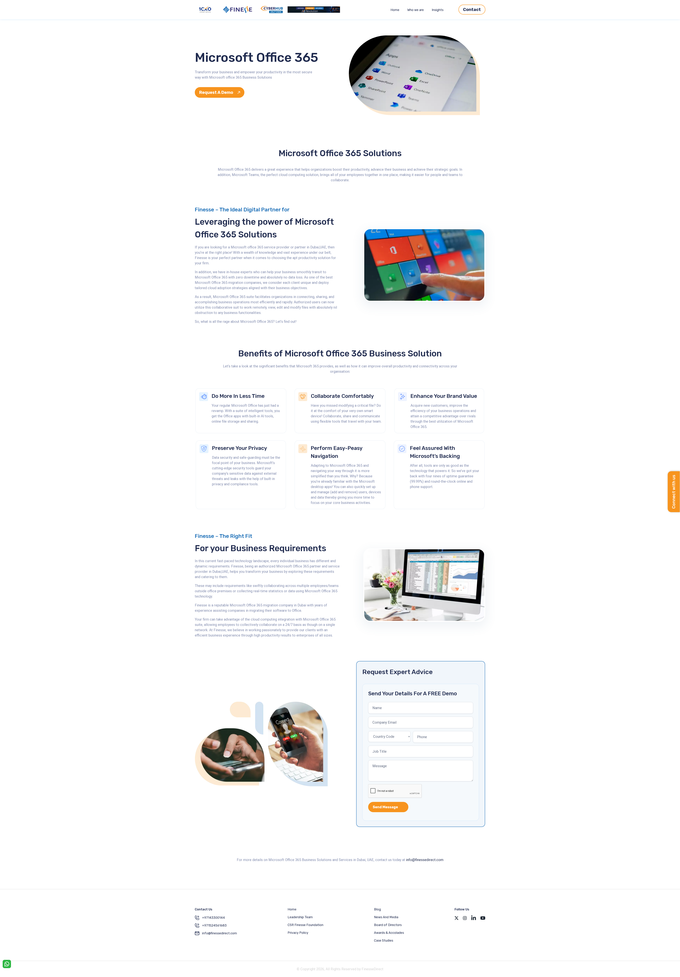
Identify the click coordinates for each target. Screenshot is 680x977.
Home (394, 10)
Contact (472, 9)
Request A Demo (216, 92)
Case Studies (383, 940)
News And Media (386, 917)
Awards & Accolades (389, 933)
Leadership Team (300, 917)
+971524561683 (214, 925)
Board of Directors (388, 925)
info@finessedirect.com (424, 860)
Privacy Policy (298, 933)
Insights (437, 10)
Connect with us (673, 492)
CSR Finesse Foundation (305, 925)
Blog (377, 909)
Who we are (415, 10)
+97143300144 (213, 918)
